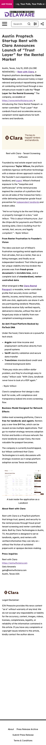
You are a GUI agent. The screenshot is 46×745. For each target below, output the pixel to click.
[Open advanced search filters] (35, 24)
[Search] (29, 24)
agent (19, 180)
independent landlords (27, 202)
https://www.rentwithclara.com (17, 100)
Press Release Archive (27, 729)
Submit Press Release (23, 735)
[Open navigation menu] (4, 23)
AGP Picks (7, 4)
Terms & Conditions (23, 740)
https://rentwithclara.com (14, 563)
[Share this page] (42, 23)
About (11, 729)
